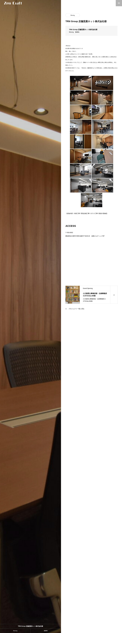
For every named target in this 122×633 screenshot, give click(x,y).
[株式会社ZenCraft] (13, 3)
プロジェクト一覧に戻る (76, 308)
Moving (73, 15)
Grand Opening (88, 288)
